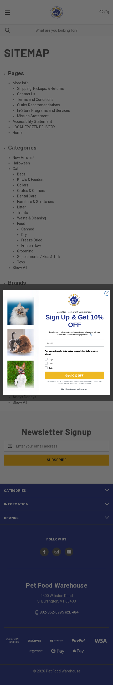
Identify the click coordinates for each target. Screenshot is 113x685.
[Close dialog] (107, 293)
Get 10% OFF (74, 375)
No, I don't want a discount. (74, 389)
